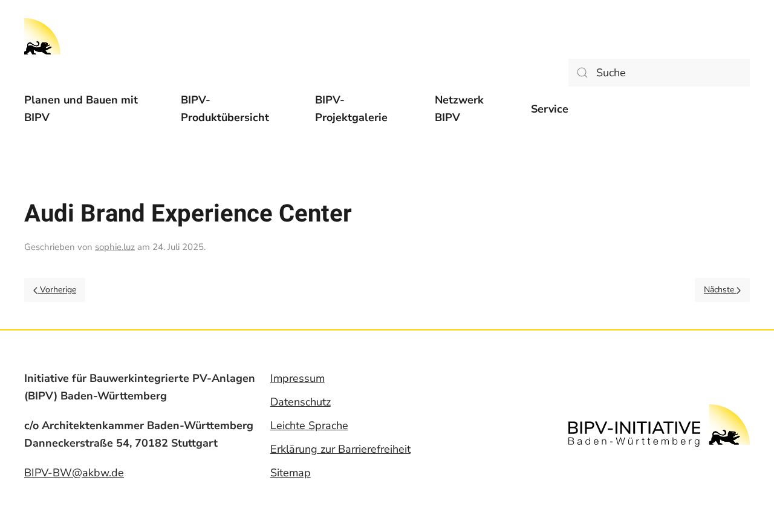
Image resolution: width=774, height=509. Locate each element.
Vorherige (56, 289)
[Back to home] (42, 36)
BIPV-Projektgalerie (351, 109)
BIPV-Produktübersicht (225, 109)
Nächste (720, 289)
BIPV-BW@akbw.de (74, 472)
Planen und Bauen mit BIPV (81, 109)
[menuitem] (90, 109)
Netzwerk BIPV (459, 109)
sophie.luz (115, 247)
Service (549, 109)
